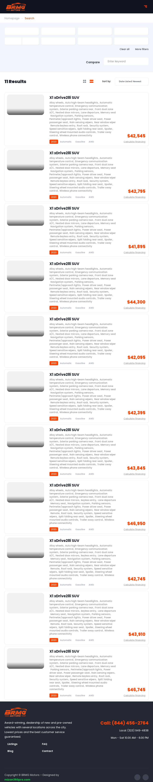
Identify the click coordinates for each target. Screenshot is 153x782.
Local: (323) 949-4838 (134, 730)
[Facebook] (137, 777)
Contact (47, 751)
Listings (12, 744)
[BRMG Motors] (16, 7)
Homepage (11, 18)
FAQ (44, 744)
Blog (10, 751)
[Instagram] (146, 777)
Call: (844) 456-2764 (124, 723)
